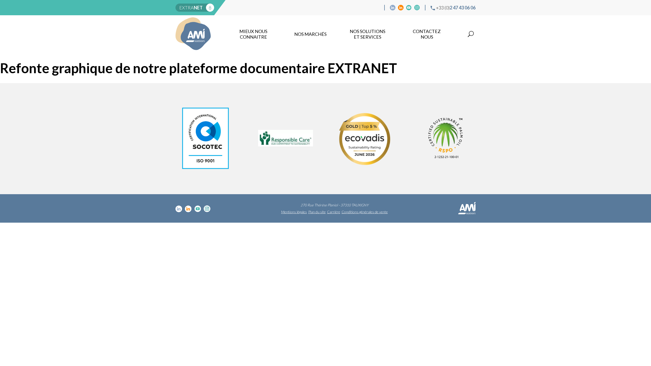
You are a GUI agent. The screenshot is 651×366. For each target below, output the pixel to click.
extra (191, 7)
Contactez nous (427, 34)
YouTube (409, 7)
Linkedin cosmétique (392, 7)
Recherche (471, 34)
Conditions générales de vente (365, 212)
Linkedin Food (401, 7)
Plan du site (317, 212)
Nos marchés (310, 34)
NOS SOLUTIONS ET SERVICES (367, 34)
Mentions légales (294, 212)
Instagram (417, 7)
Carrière (333, 212)
